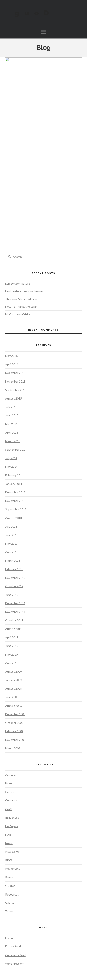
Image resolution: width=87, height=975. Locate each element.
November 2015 (15, 381)
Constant (11, 800)
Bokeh (9, 783)
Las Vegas (11, 826)
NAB (8, 834)
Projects (10, 877)
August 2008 (13, 688)
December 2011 (15, 603)
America (10, 775)
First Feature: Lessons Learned (24, 291)
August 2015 (13, 398)
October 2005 (14, 722)
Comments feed (15, 955)
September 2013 (16, 509)
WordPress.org (14, 963)
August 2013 (13, 518)
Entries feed (13, 946)
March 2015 (12, 441)
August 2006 (13, 705)
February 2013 (14, 569)
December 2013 (15, 492)
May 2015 (11, 424)
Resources (12, 894)
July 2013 (11, 526)
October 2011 (14, 620)
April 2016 (11, 364)
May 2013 (11, 543)
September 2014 (16, 449)
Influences (12, 817)
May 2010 (11, 654)
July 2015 (11, 407)
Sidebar (10, 903)
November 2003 (15, 739)
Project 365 (12, 868)
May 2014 (11, 466)
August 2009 (13, 671)
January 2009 (13, 680)
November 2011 (15, 612)
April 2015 (11, 432)
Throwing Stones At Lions (21, 299)
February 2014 (14, 475)
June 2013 (11, 535)
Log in (9, 938)
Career (9, 792)
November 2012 (15, 577)
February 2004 (14, 731)
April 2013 (11, 552)
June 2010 (11, 646)
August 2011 (13, 629)
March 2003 (12, 748)
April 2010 (11, 663)
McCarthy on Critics (18, 314)
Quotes (10, 885)
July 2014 (11, 458)
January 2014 (13, 483)
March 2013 (12, 560)
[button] (43, 32)
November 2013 (15, 500)
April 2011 (11, 637)
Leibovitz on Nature (17, 283)
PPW (8, 860)
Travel (9, 911)
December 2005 (15, 714)
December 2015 (15, 372)
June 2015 (11, 415)
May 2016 (11, 355)
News (9, 843)
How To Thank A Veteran (21, 306)
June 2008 (11, 697)
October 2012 (14, 586)
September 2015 (16, 390)
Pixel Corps (12, 851)
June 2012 (11, 594)
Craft (8, 809)
